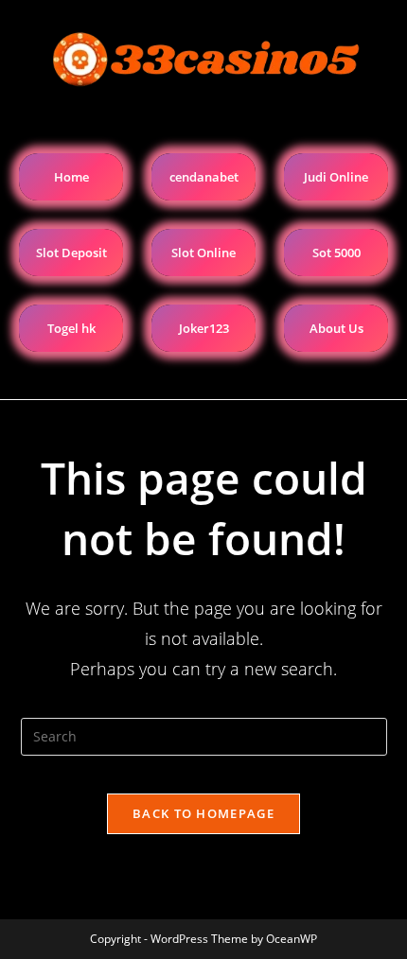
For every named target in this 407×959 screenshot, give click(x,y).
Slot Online (203, 252)
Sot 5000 (336, 252)
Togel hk (71, 328)
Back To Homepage (203, 813)
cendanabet (204, 176)
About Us (336, 328)
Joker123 (204, 328)
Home (71, 176)
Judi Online (336, 176)
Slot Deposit (71, 252)
